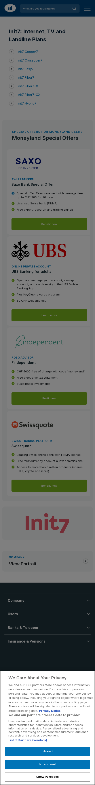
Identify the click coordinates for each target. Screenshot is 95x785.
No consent (47, 764)
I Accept (47, 751)
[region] (47, 728)
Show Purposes (47, 776)
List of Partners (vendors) (27, 740)
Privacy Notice (50, 710)
